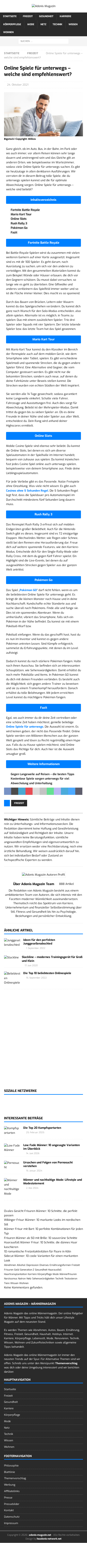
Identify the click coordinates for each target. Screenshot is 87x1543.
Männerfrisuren (68, 1274)
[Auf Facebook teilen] (7, 791)
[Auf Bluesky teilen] (71, 791)
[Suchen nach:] (43, 41)
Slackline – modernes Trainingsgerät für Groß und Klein (52, 959)
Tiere (7, 1283)
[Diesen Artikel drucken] (43, 791)
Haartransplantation (15, 1274)
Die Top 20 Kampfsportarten (42, 1128)
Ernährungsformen (60, 1265)
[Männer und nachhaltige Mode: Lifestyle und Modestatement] (12, 1187)
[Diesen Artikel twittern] (14, 791)
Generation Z (27, 1269)
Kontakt (9, 1510)
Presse (8, 1497)
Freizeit (28, 16)
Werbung (9, 1484)
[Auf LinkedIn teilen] (21, 791)
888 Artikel (66, 884)
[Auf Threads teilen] (78, 791)
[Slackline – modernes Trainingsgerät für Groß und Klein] (11, 957)
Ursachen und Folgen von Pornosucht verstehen (48, 1164)
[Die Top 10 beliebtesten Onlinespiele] (12, 978)
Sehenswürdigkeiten (43, 1278)
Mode (30, 24)
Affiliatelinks (12, 1491)
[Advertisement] (43, 1041)
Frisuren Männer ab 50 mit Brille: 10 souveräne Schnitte (40, 1238)
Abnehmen (10, 1265)
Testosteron (70, 1278)
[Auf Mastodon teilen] (57, 791)
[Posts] (4, 1206)
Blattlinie (9, 1472)
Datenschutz (11, 1516)
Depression (32, 1265)
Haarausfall (55, 1269)
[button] (43, 200)
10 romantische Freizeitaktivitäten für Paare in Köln (37, 1251)
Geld (16, 1269)
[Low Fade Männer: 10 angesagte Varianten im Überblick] (12, 1148)
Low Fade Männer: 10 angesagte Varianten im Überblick (51, 1147)
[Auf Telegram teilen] (64, 791)
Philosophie (11, 1465)
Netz (43, 24)
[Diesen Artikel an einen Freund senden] (36, 791)
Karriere (65, 16)
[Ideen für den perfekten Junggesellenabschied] (12, 942)
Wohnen (8, 32)
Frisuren (8, 1269)
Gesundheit (46, 16)
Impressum (11, 1523)
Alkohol (21, 1265)
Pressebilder (11, 1504)
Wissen (73, 24)
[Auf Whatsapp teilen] (50, 791)
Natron (22, 1278)
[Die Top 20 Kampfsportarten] (12, 1130)
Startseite (10, 16)
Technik (57, 24)
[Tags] (5, 1206)
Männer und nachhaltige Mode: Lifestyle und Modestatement (52, 1181)
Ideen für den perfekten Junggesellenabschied (39, 941)
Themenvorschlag (15, 1478)
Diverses (44, 1265)
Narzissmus (10, 1278)
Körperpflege (12, 24)
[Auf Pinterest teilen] (29, 791)
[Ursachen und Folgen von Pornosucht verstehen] (12, 1165)
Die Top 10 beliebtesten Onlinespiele (47, 973)
